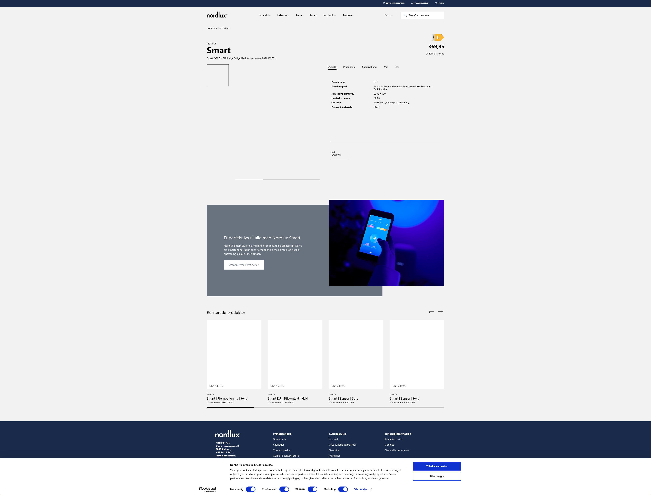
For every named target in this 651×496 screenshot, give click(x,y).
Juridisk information (398, 433)
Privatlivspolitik (394, 439)
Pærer (299, 15)
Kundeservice (337, 433)
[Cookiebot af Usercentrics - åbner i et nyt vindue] (208, 489)
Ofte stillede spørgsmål (342, 444)
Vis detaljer (361, 489)
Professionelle (282, 433)
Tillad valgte (437, 476)
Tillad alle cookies (436, 466)
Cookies (389, 444)
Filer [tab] (397, 67)
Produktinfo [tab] (349, 67)
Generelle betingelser (397, 450)
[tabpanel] (386, 106)
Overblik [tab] (332, 67)
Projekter (348, 15)
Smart (313, 15)
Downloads (279, 439)
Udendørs (283, 15)
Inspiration (329, 15)
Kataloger (278, 444)
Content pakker (282, 450)
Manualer (334, 455)
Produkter (223, 28)
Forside (211, 28)
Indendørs (265, 15)
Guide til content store (286, 455)
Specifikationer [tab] (369, 67)
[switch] (284, 489)
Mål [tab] (386, 67)
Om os (389, 15)
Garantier (334, 450)
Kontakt (333, 439)
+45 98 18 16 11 (225, 452)
